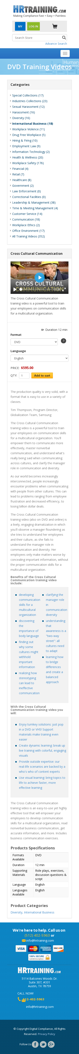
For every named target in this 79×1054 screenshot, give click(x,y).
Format (16, 335)
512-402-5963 (33, 999)
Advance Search (56, 44)
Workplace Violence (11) (28, 129)
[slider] (35, 289)
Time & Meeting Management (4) (35, 208)
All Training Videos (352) (28, 236)
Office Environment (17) (28, 231)
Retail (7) (18, 174)
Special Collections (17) (28, 95)
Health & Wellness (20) (27, 157)
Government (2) (23, 186)
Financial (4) (20, 169)
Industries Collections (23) (29, 101)
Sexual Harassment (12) (28, 107)
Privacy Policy (46, 1034)
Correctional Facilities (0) (29, 197)
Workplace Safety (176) (28, 163)
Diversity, (17, 912)
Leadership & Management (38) (34, 202)
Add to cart (42, 375)
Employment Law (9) (26, 146)
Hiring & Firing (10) (24, 140)
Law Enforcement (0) (26, 191)
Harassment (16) (23, 112)
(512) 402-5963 (37, 935)
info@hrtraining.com (40, 940)
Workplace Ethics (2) (26, 225)
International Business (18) (32, 124)
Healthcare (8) (21, 180)
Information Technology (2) (31, 152)
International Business (39, 912)
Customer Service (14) (27, 214)
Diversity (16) (21, 118)
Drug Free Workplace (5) (29, 135)
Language (18, 351)
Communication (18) (26, 219)
